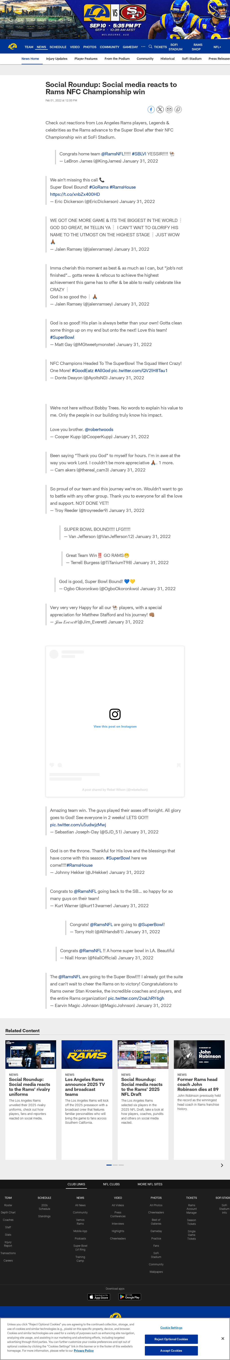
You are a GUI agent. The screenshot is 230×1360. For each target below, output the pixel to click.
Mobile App (80, 1231)
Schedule (44, 1197)
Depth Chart (8, 1212)
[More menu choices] (143, 46)
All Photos (156, 1205)
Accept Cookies (171, 1350)
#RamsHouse (123, 187)
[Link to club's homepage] (12, 46)
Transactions (8, 1253)
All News (80, 1205)
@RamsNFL (112, 153)
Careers (8, 1260)
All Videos (118, 1205)
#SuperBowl (62, 337)
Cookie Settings (171, 1327)
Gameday (156, 1231)
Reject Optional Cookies (171, 1339)
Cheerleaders (118, 1238)
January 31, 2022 (140, 160)
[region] (115, 1339)
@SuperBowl (151, 924)
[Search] (150, 46)
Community (80, 1212)
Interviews (118, 1223)
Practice (156, 1238)
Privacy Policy (84, 1350)
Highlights (118, 1231)
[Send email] (169, 112)
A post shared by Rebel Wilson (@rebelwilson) (115, 789)
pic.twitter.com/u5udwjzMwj (78, 824)
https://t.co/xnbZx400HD (75, 194)
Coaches (8, 1219)
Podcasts (80, 1238)
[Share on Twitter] (160, 112)
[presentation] (223, 1165)
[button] (109, 1165)
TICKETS (191, 1197)
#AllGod (102, 370)
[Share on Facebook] (151, 112)
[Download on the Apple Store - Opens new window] (98, 1297)
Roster (8, 1205)
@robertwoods (99, 429)
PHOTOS (156, 1197)
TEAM (8, 1197)
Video (118, 1197)
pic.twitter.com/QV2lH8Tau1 (139, 370)
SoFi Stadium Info (224, 1209)
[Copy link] (178, 110)
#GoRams (98, 187)
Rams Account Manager (191, 1209)
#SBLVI (139, 153)
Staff (8, 1227)
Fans (156, 1245)
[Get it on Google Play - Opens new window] (129, 1298)
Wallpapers (156, 1271)
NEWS (80, 1197)
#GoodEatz (82, 370)
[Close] (223, 1339)
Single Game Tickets (191, 1235)
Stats (8, 1234)
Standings (44, 1216)
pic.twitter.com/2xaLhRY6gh (136, 998)
